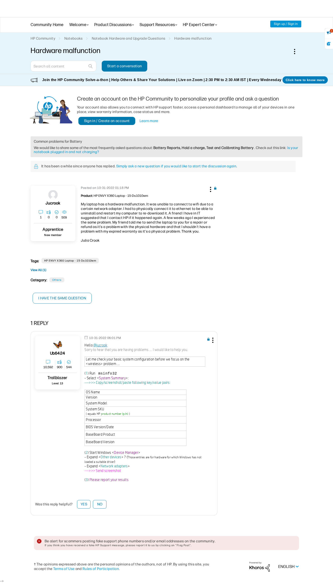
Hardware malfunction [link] (193, 38)
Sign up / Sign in (286, 24)
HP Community (43, 38)
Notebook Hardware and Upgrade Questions (128, 38)
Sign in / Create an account (107, 121)
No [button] (100, 504)
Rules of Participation (100, 569)
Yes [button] (84, 504)
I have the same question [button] (62, 298)
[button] (210, 188)
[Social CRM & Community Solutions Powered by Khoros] (259, 566)
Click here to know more (305, 80)
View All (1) (38, 270)
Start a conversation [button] (124, 66)
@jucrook (100, 345)
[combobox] (63, 66)
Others (57, 279)
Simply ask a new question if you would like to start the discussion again (176, 166)
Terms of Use (64, 569)
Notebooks (73, 38)
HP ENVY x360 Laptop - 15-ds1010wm (70, 260)
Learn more (149, 121)
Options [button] (297, 51)
